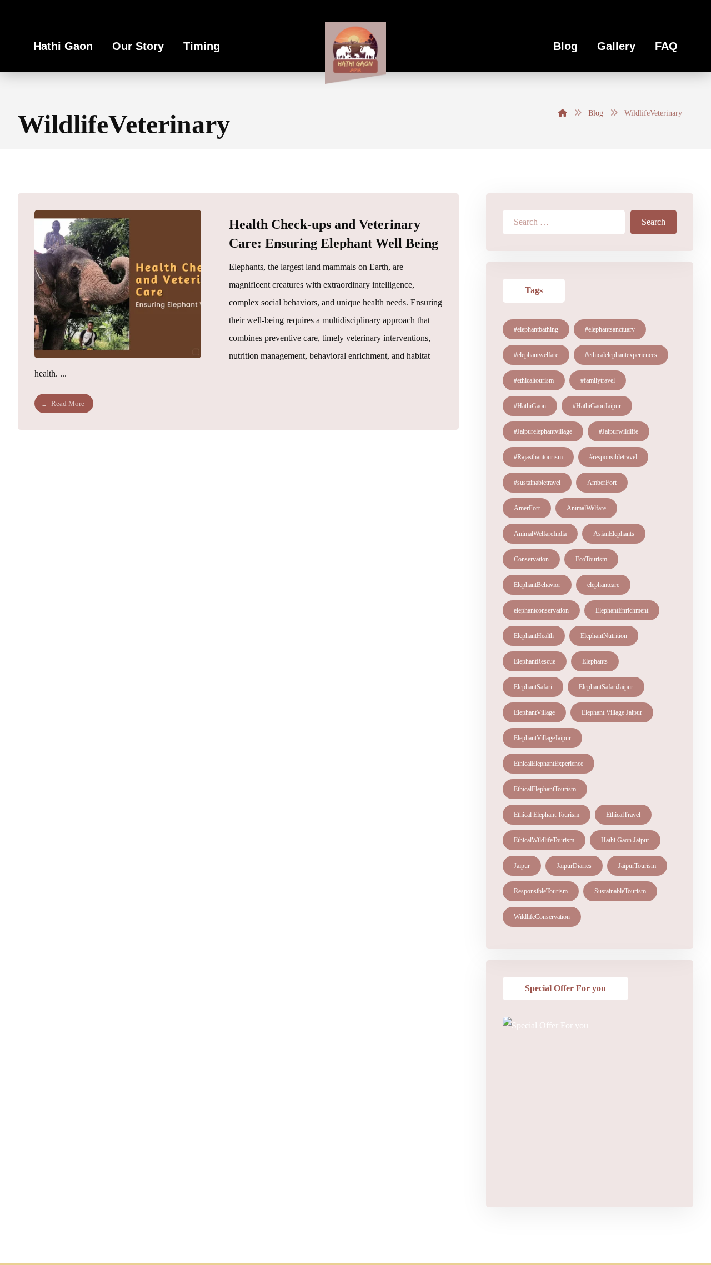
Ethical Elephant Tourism (546, 815)
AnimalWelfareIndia (540, 534)
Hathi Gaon (63, 46)
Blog (565, 46)
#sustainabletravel (537, 482)
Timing (201, 46)
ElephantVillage (534, 712)
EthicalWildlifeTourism (544, 840)
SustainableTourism (620, 891)
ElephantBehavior (537, 585)
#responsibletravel (613, 457)
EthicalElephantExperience (548, 763)
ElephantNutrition (603, 636)
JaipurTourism (637, 866)
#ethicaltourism (534, 380)
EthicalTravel (623, 815)
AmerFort (527, 508)
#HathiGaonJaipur (597, 406)
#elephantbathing (536, 329)
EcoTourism (591, 559)
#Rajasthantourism (538, 457)
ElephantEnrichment (621, 610)
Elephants (595, 661)
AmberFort (602, 482)
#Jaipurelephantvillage (543, 431)
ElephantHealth (534, 636)
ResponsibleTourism (541, 891)
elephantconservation (541, 610)
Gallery (616, 46)
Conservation (531, 559)
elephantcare (603, 585)
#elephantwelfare (536, 355)
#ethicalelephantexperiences (621, 355)
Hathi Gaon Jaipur (625, 840)
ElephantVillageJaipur (542, 738)
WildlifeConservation (542, 917)
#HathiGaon (530, 406)
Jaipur (522, 866)
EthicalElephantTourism (545, 789)
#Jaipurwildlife (618, 431)
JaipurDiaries (574, 866)
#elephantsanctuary (610, 329)
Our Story (138, 46)
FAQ (666, 46)
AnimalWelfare (586, 508)
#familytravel (597, 380)
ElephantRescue (534, 661)
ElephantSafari (533, 687)
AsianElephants (613, 534)
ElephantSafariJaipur (606, 687)
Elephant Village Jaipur (612, 712)
